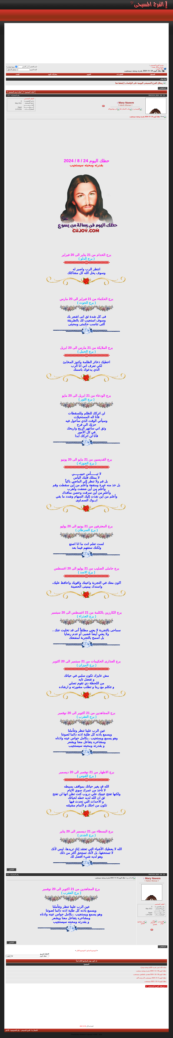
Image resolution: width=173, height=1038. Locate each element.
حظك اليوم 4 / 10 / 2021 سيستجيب (155, 981)
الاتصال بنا (34, 1030)
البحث (17, 74)
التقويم (89, 74)
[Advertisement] (86, 43)
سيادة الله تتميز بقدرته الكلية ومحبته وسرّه (153, 967)
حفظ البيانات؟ (10, 67)
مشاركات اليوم (52, 74)
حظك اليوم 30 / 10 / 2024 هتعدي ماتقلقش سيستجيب (149, 974)
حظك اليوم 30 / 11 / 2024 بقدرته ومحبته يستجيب (151, 971)
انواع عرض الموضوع (15, 92)
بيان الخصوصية (14, 1030)
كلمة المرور (33, 69)
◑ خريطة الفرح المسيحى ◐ (156, 986)
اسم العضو (33, 66)
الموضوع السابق (92, 950)
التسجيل (152, 74)
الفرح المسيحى (25, 1030)
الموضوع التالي (80, 950)
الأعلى (7, 1030)
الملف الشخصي (29, 98)
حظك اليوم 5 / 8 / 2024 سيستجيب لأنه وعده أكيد (151, 978)
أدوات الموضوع (29, 92)
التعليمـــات (120, 74)
